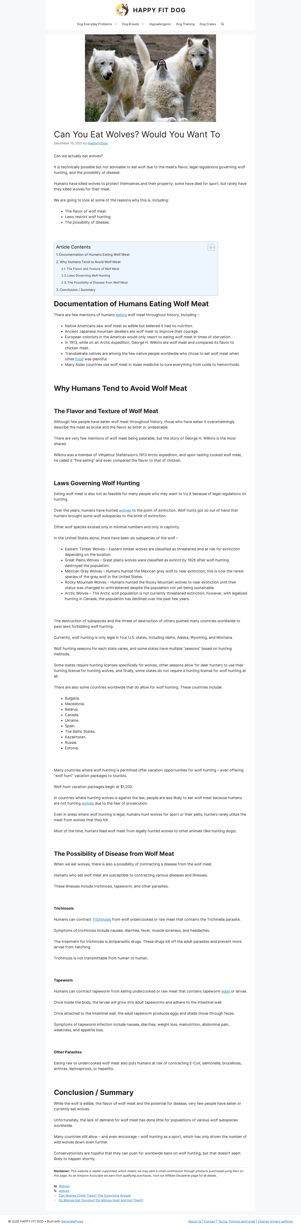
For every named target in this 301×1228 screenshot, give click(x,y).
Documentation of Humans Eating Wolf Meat (94, 254)
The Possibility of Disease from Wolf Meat (97, 282)
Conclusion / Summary (77, 290)
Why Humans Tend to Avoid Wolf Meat (90, 262)
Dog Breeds (130, 24)
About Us (194, 1221)
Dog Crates (208, 24)
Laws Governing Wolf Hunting (88, 275)
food (79, 359)
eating (121, 315)
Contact (209, 1221)
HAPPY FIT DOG (159, 10)
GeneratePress (72, 1221)
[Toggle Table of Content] (209, 247)
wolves (125, 510)
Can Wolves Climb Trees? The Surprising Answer (95, 1195)
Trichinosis (101, 919)
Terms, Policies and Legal (236, 1221)
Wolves (64, 1186)
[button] (222, 24)
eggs (226, 991)
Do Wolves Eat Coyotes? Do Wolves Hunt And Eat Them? (101, 1200)
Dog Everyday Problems (94, 24)
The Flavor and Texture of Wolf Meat (93, 269)
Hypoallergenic (160, 24)
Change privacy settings (275, 1221)
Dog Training (185, 24)
